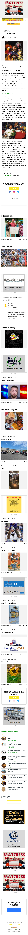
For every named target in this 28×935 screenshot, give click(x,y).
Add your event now (14, 802)
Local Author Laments (9, 550)
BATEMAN (5, 521)
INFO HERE (5, 171)
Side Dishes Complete (9, 410)
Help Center (17, 924)
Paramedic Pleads (7, 380)
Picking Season (6, 662)
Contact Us (10, 924)
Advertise (14, 910)
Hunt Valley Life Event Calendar (9, 731)
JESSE (3, 468)
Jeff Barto (3, 461)
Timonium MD (5, 30)
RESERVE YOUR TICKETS (9, 93)
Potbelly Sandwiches (8, 603)
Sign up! (14, 188)
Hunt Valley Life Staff (10, 37)
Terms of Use (11, 931)
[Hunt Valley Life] (12, 19)
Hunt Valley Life (22, 239)
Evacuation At (6, 439)
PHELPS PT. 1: (7, 216)
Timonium (3, 213)
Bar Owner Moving (8, 328)
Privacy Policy (17, 931)
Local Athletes (6, 247)
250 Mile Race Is (7, 632)
